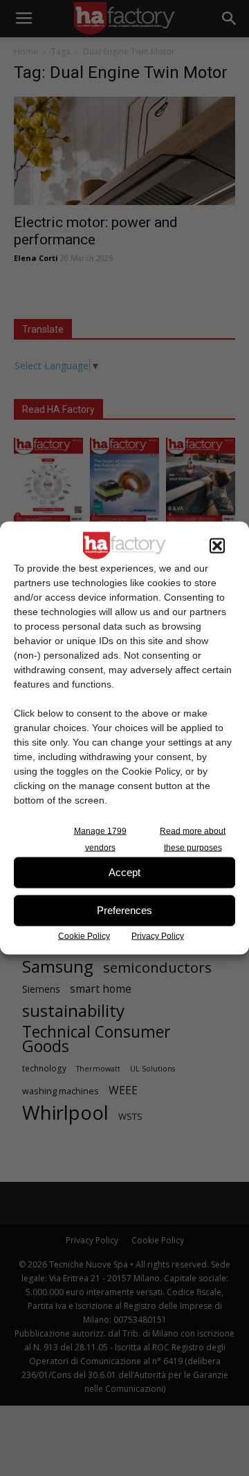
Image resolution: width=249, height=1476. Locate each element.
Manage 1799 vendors (100, 839)
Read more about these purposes (192, 839)
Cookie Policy (84, 935)
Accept (124, 872)
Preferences (124, 910)
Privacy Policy (157, 935)
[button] (217, 545)
